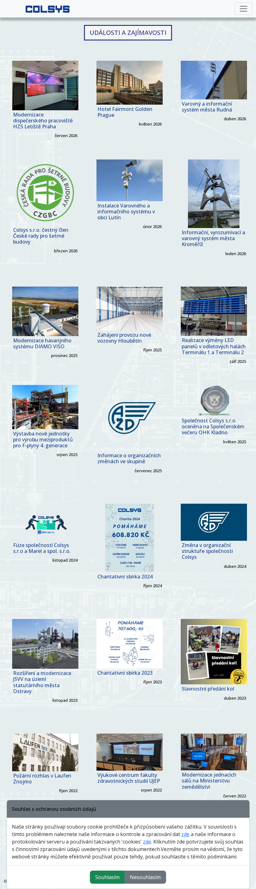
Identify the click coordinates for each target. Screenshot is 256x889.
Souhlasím (107, 877)
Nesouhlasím (145, 877)
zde (185, 834)
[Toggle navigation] (243, 8)
